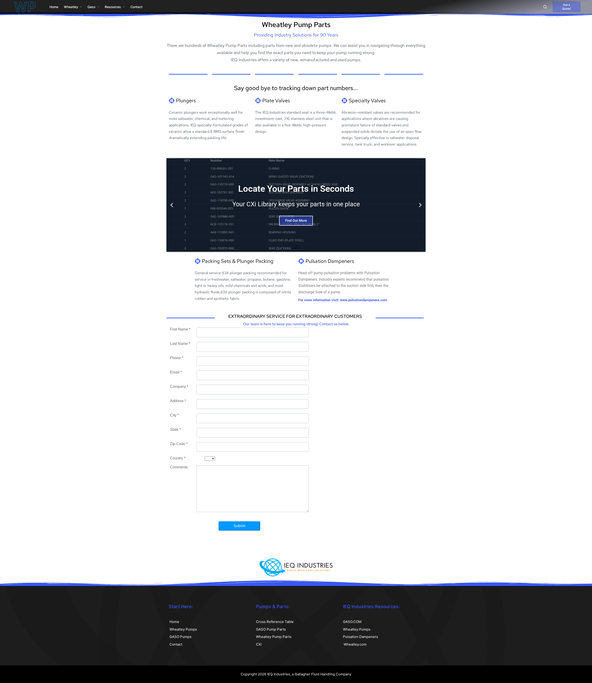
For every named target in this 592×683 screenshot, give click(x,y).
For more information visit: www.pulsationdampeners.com (342, 300)
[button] (566, 7)
